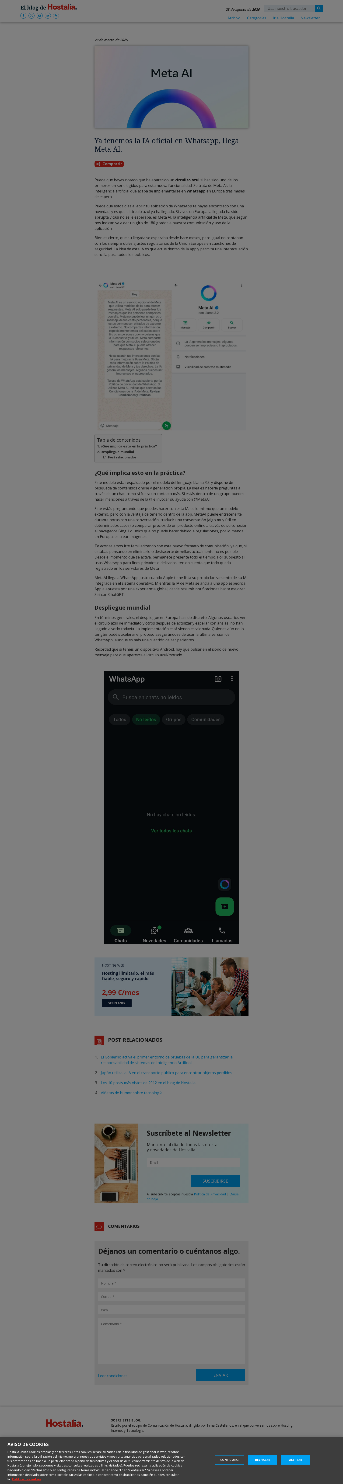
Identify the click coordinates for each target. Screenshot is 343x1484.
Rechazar (262, 1460)
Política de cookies (26, 1479)
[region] (171, 1460)
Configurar (229, 1460)
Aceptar (295, 1460)
